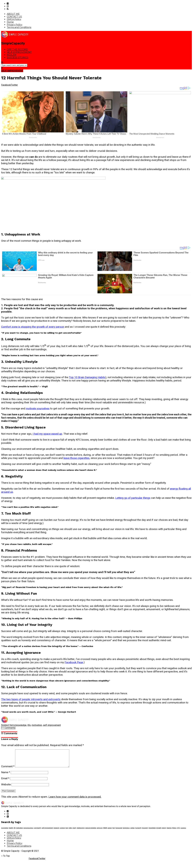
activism (100, 828)
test (113, 828)
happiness (126, 828)
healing (169, 828)
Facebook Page (74, 662)
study (74, 828)
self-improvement (52, 725)
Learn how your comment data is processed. (74, 796)
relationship (81, 828)
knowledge (21, 725)
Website (6, 784)
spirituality (37, 828)
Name (5, 772)
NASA (105, 828)
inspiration (4, 828)
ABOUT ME (13, 14)
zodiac (132, 828)
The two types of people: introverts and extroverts (30, 699)
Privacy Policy (14, 24)
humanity (138, 828)
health (11, 828)
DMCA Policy (14, 19)
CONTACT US (14, 16)
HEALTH (11, 55)
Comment (7, 766)
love (66, 828)
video (70, 828)
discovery (145, 828)
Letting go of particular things (132, 497)
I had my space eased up (47, 433)
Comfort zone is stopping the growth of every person (32, 326)
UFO (178, 828)
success (183, 828)
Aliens (174, 828)
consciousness (28, 828)
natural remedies (90, 828)
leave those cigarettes (76, 458)
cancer (110, 828)
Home (10, 22)
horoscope (118, 828)
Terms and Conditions (19, 27)
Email (5, 778)
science (62, 828)
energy (164, 828)
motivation (37, 725)
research (56, 828)
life (29, 725)
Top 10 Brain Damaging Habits (87, 377)
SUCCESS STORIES (17, 57)
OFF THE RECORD (17, 49)
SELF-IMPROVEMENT (19, 52)
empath (158, 828)
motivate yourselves (37, 408)
